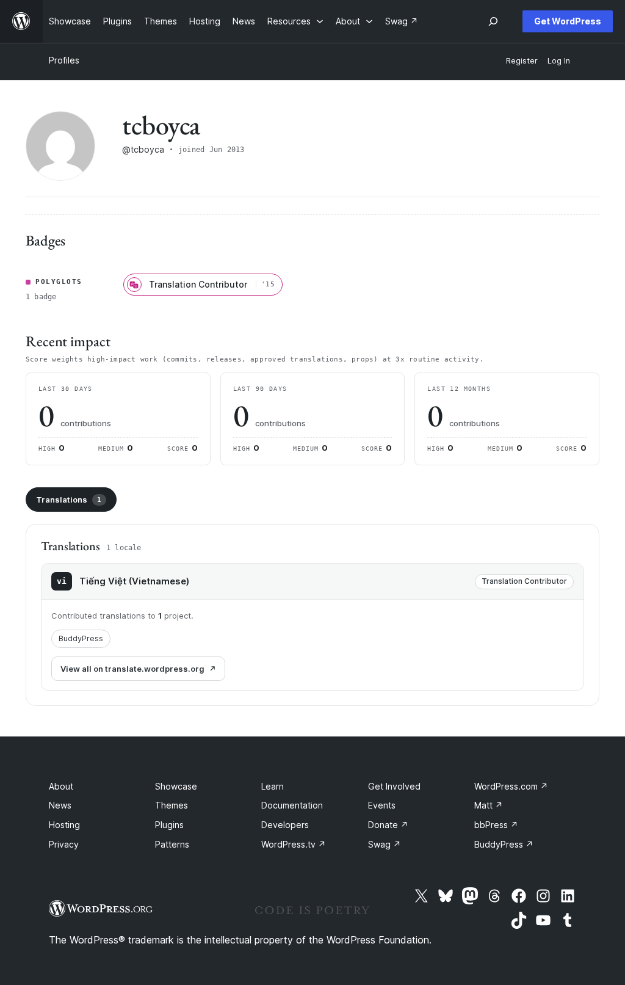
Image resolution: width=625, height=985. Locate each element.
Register (522, 60)
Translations (68, 499)
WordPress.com (511, 786)
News (60, 805)
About (61, 786)
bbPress (496, 825)
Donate (388, 825)
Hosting (64, 825)
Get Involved (394, 786)
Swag (384, 844)
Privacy (64, 844)
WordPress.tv (293, 844)
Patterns (172, 844)
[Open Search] (493, 21)
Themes (171, 805)
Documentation (292, 805)
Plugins (169, 825)
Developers (285, 825)
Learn (272, 786)
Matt (488, 805)
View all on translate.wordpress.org (132, 669)
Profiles (64, 60)
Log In (558, 60)
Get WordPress (567, 21)
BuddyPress (81, 638)
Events (382, 805)
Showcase (176, 786)
